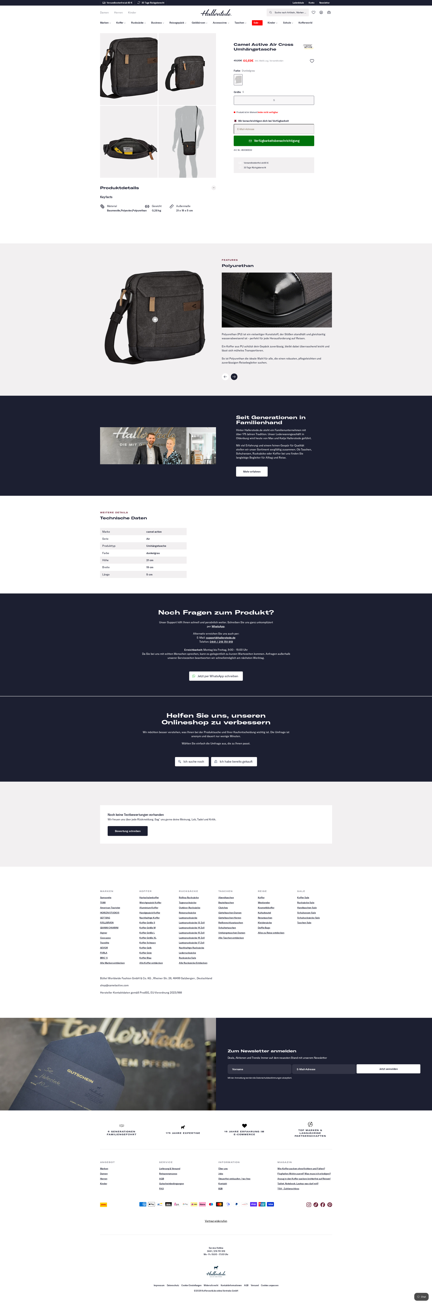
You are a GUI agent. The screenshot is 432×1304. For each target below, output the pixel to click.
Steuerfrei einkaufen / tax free (234, 1178)
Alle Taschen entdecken (231, 937)
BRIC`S (104, 957)
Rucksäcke (137, 22)
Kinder (271, 22)
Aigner (103, 932)
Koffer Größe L (147, 932)
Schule (287, 22)
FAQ (161, 1188)
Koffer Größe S (147, 922)
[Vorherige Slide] (225, 376)
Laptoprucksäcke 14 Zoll (192, 927)
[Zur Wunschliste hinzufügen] (312, 60)
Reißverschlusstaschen (230, 922)
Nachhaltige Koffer (149, 917)
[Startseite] (215, 12)
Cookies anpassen (269, 1285)
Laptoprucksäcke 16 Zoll (192, 937)
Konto (311, 2)
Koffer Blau (145, 957)
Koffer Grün (145, 952)
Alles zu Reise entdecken (271, 932)
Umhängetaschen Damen (231, 932)
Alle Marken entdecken (112, 962)
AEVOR (104, 947)
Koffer (119, 22)
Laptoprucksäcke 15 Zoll (192, 932)
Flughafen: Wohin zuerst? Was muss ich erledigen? (304, 1173)
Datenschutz (173, 1285)
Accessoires (220, 22)
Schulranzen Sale (306, 912)
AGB (161, 1178)
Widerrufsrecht (211, 1285)
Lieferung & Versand (169, 1168)
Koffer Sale (303, 897)
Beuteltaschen (226, 902)
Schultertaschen (227, 927)
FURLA (103, 952)
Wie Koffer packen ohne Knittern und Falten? (301, 1168)
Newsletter (324, 2)
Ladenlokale (298, 2)
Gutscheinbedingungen (171, 1183)
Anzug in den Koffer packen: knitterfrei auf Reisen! (304, 1178)
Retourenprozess (168, 1173)
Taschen (239, 22)
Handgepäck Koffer (149, 912)
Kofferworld (305, 22)
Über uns (223, 1168)
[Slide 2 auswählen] (155, 319)
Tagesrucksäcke (187, 902)
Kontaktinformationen (231, 1285)
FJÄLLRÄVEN (107, 922)
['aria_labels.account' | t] (321, 12)
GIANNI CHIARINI (109, 927)
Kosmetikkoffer (266, 907)
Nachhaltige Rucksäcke (191, 947)
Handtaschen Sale (307, 907)
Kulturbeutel (264, 912)
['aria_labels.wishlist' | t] (313, 12)
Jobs (220, 1173)
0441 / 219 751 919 (221, 641)
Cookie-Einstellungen (191, 1285)
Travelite (104, 942)
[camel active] (308, 47)
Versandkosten (276, 60)
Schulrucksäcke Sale (308, 917)
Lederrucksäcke (187, 952)
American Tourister (110, 907)
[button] (329, 12)
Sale (255, 22)
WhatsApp (218, 626)
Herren (103, 1178)
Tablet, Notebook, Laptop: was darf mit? (297, 1183)
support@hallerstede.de (220, 637)
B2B (220, 1188)
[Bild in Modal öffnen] (129, 69)
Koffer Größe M (147, 927)
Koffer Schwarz (147, 942)
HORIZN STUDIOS (109, 912)
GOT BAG (105, 917)
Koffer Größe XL (147, 937)
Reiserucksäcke (187, 912)
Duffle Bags (264, 927)
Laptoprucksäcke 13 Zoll (192, 922)
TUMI (103, 902)
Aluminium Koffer (148, 907)
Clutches (223, 907)
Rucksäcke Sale (187, 957)
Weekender (264, 902)
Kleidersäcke (265, 922)
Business (156, 22)
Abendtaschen (226, 897)
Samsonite (105, 897)
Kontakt (222, 1183)
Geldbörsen (198, 22)
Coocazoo (105, 937)
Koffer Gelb (145, 947)
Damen (104, 1173)
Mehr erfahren (252, 471)
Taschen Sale (304, 922)
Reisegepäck (176, 22)
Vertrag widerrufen (216, 1221)
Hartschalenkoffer (149, 897)
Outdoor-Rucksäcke (189, 907)
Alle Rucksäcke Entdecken (193, 962)
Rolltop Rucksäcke (189, 897)
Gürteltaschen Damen (230, 912)
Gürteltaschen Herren (229, 917)
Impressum (159, 1285)
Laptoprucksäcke (188, 917)
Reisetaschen (265, 917)
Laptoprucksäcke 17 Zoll (191, 942)
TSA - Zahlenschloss (288, 1188)
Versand (255, 1285)
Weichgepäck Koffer (150, 902)
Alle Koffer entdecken (151, 962)
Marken (104, 22)
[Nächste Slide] (234, 376)
